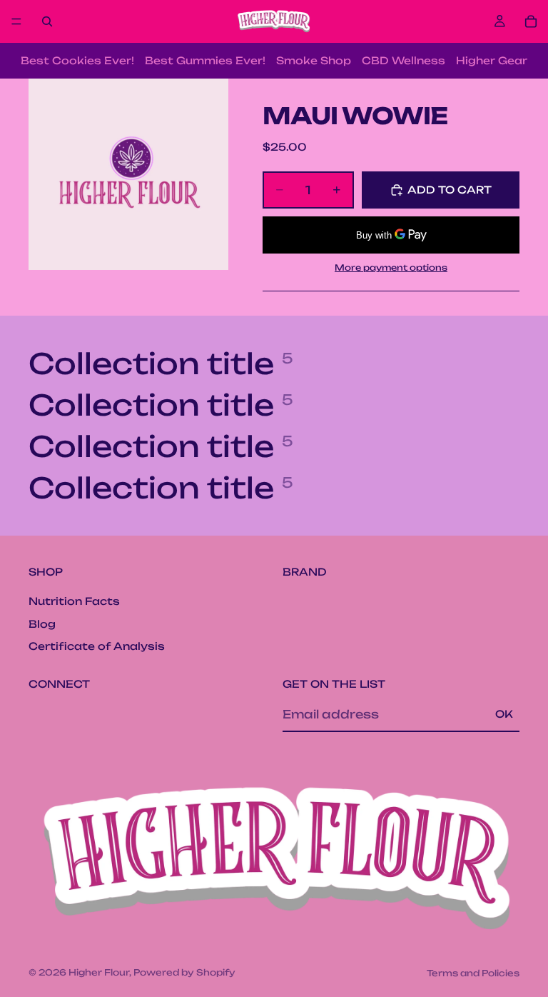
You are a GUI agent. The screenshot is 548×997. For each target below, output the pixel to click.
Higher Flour (98, 972)
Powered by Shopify (184, 972)
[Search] (47, 21)
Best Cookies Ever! (77, 60)
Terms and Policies (473, 973)
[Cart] (531, 21)
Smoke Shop (313, 60)
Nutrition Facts (74, 601)
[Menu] (16, 21)
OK (504, 714)
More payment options (391, 267)
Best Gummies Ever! (205, 60)
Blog (42, 623)
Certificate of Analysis (97, 646)
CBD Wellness (403, 60)
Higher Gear (491, 60)
